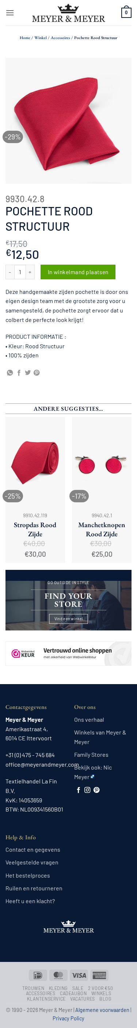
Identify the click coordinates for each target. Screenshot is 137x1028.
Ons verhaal (89, 719)
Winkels (101, 993)
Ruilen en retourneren (33, 888)
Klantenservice (46, 998)
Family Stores (91, 754)
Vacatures (82, 998)
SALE (77, 988)
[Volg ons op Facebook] (78, 790)
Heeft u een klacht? (30, 900)
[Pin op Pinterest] (36, 373)
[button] (9, 13)
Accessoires (60, 37)
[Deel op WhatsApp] (10, 373)
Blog (105, 998)
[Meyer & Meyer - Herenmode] (68, 13)
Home (25, 37)
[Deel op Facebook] (19, 373)
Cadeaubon (73, 993)
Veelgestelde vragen (31, 862)
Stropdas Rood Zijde (35, 529)
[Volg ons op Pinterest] (96, 790)
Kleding (58, 988)
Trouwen (33, 988)
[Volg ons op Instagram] (87, 790)
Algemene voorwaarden (102, 1010)
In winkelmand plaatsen (78, 271)
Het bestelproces (27, 875)
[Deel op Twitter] (28, 373)
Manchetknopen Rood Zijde (101, 529)
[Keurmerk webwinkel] (68, 647)
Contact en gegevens (32, 849)
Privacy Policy (68, 1018)
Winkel (40, 37)
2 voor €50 (100, 988)
